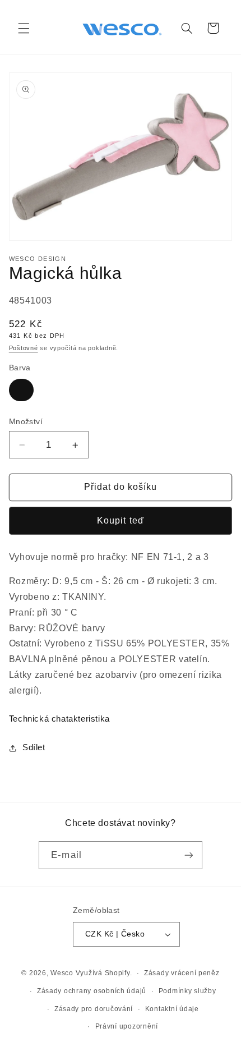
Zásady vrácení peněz (182, 973)
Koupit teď (120, 520)
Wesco (61, 973)
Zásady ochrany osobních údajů (91, 991)
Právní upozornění (127, 1026)
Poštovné (23, 348)
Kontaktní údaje (172, 1009)
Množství (26, 421)
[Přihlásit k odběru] (188, 855)
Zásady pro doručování (93, 1009)
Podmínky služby (187, 991)
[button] (23, 28)
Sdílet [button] (33, 747)
